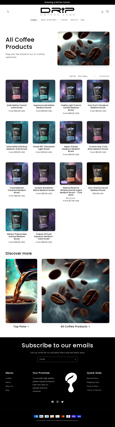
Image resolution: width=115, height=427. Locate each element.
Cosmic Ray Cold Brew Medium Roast (98, 148)
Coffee (9, 378)
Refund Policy (92, 378)
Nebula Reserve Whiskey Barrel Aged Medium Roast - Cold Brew (71, 191)
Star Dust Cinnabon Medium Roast (98, 106)
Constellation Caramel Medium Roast (17, 190)
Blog (7, 390)
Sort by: (73, 76)
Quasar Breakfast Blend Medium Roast (44, 189)
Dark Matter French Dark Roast (17, 106)
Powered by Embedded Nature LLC (67, 420)
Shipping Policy (93, 382)
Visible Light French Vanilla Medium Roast (71, 107)
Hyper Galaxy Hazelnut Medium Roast (71, 149)
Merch (8, 382)
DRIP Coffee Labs (48, 420)
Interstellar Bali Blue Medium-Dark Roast (17, 148)
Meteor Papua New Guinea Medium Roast (17, 236)
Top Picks (19, 326)
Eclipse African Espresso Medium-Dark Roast (44, 236)
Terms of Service (94, 390)
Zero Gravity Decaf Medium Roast (98, 189)
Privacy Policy (92, 386)
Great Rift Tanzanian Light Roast (44, 148)
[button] (8, 11)
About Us (9, 386)
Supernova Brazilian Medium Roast (44, 106)
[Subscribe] (75, 359)
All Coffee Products (74, 326)
